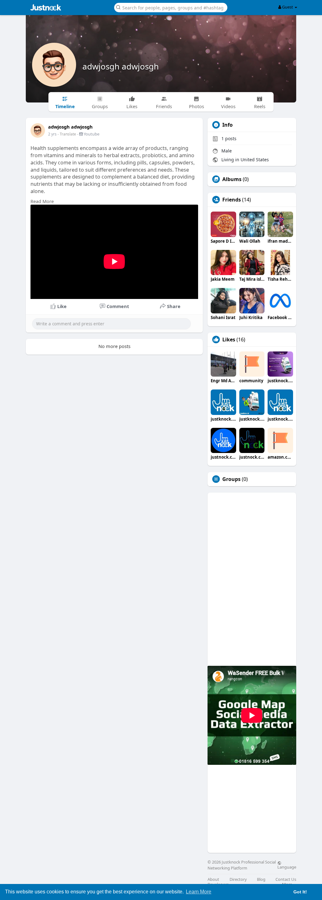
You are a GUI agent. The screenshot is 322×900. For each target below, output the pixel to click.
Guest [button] (287, 7)
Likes (228, 339)
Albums (232, 179)
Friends (231, 199)
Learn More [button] (198, 891)
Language (286, 866)
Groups (231, 479)
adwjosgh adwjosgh (120, 66)
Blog (261, 879)
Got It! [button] (300, 891)
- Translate (67, 134)
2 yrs (52, 134)
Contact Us (285, 879)
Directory (238, 879)
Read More (42, 201)
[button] (171, 7)
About (213, 879)
